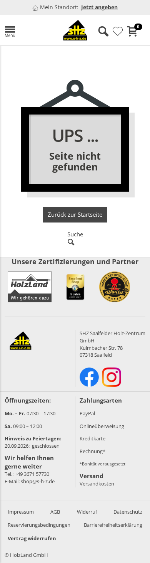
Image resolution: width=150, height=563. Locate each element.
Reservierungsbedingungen (39, 524)
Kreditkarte (92, 438)
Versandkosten (97, 483)
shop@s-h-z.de (38, 481)
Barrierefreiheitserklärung (113, 524)
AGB (55, 511)
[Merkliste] (117, 32)
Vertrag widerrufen (32, 538)
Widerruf (87, 511)
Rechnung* (92, 451)
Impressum (21, 511)
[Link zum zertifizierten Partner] (75, 286)
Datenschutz (127, 511)
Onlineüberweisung (102, 426)
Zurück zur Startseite (75, 214)
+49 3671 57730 (32, 473)
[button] (26, 30)
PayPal (87, 413)
